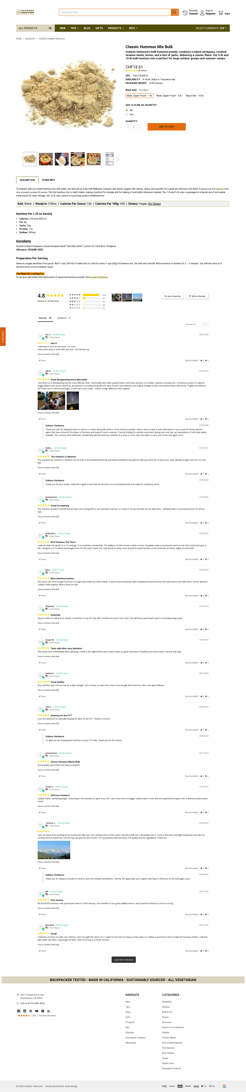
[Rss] (48, 1011)
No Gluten (154, 203)
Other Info (48, 180)
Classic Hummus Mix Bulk (48, 354)
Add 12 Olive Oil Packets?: (141, 105)
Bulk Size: (137, 90)
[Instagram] (24, 1011)
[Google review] (224, 1086)
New (62, 28)
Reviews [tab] (43, 318)
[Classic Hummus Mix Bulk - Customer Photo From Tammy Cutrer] (137, 297)
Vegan (165, 1058)
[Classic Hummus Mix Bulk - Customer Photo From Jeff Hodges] (116, 297)
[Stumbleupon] (42, 1011)
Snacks (165, 1032)
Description (27, 180)
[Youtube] (36, 1011)
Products (114, 28)
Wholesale (131, 1042)
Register (211, 13)
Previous (19, 159)
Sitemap (130, 1032)
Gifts (99, 28)
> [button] (124, 960)
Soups (165, 1017)
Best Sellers (168, 1053)
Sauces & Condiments (173, 1027)
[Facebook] (18, 1011)
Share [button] (43, 360)
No (131, 110)
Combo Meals (169, 1037)
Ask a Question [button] (174, 296)
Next (117, 159)
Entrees (166, 1007)
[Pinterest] (30, 1011)
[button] (202, 360)
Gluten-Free (168, 1063)
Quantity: (132, 121)
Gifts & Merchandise (172, 1042)
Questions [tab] (62, 318)
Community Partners (136, 1037)
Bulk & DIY (167, 1012)
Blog (87, 28)
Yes (132, 114)
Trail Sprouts (168, 1048)
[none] (68, 96)
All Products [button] (28, 28)
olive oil (219, 189)
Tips (73, 28)
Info (132, 28)
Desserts (166, 1022)
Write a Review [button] (198, 296)
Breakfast (167, 1001)
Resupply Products (171, 1068)
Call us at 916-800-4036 (32, 1003)
